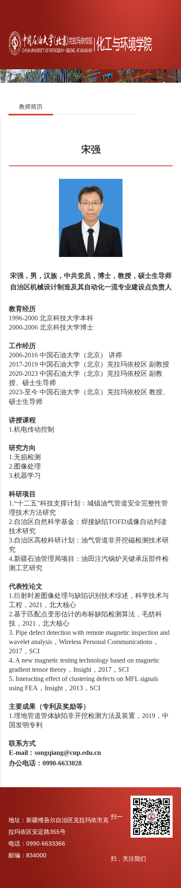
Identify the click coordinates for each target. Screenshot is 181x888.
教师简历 (31, 106)
